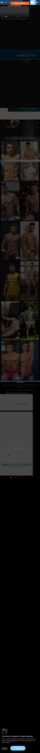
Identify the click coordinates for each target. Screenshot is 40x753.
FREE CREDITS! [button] (20, 3)
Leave (4, 748)
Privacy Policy (6, 742)
